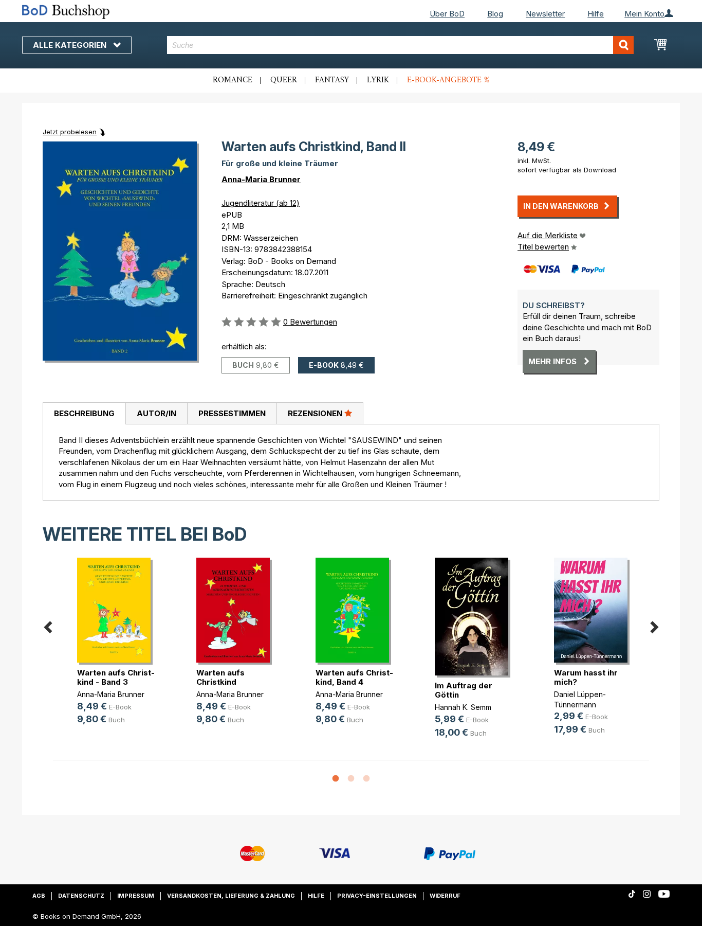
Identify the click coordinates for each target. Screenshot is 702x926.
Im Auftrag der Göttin (463, 690)
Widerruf (445, 895)
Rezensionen (316, 413)
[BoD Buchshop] (117, 12)
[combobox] (400, 45)
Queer (283, 80)
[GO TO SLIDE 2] (351, 779)
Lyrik (378, 80)
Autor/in (156, 413)
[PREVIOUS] (48, 625)
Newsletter (545, 14)
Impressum (135, 895)
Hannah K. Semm (463, 707)
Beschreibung (84, 413)
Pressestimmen (232, 413)
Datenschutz (81, 895)
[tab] (84, 413)
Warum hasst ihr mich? (586, 677)
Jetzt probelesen (70, 132)
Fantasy (332, 80)
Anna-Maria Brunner (261, 179)
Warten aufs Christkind (220, 677)
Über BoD (447, 14)
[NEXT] (654, 625)
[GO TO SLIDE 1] (335, 779)
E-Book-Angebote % (448, 80)
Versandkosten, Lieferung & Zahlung (231, 895)
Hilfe (595, 14)
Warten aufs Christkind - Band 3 (116, 677)
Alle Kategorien (70, 45)
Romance (232, 80)
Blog (495, 14)
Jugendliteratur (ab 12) (260, 203)
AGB (38, 895)
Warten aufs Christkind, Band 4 (354, 677)
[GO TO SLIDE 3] (366, 779)
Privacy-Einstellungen (377, 895)
